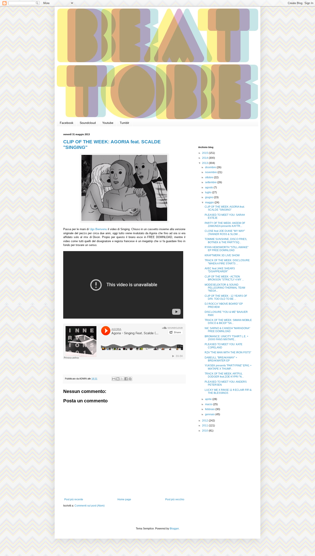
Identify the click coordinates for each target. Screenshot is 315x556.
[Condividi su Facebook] (126, 379)
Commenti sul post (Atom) (90, 505)
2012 (205, 420)
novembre (211, 172)
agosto (209, 187)
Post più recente (73, 499)
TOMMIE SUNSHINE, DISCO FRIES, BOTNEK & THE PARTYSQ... (226, 241)
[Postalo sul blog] (118, 379)
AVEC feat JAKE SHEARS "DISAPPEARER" (220, 270)
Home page (124, 499)
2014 (205, 157)
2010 (205, 430)
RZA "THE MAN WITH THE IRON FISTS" (228, 352)
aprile (208, 399)
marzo (209, 404)
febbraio (210, 409)
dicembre (211, 167)
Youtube (107, 122)
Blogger (174, 528)
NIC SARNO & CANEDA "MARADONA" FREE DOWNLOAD (227, 330)
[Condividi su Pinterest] (130, 379)
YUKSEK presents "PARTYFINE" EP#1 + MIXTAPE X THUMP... (228, 367)
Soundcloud (88, 122)
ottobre (209, 177)
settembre (211, 182)
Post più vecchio (174, 499)
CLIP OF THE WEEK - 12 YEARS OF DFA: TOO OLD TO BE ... (226, 297)
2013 (205, 163)
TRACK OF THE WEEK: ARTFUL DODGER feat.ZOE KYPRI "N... (224, 375)
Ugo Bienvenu (98, 229)
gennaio (210, 414)
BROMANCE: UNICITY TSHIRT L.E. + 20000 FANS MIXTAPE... (226, 338)
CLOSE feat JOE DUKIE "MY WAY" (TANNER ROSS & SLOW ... (225, 232)
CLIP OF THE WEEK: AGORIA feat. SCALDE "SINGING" (225, 208)
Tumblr (124, 122)
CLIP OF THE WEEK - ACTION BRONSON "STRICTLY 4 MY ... (224, 278)
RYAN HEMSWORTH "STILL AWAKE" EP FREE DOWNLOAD (226, 249)
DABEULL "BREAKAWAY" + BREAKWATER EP (221, 359)
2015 (205, 152)
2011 (205, 425)
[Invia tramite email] (114, 379)
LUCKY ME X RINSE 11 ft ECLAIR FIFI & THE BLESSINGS (228, 391)
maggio (209, 202)
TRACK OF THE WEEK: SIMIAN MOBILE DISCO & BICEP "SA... (228, 322)
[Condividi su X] (122, 379)
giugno (209, 197)
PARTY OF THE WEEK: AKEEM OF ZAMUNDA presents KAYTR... (225, 225)
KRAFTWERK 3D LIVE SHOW (222, 255)
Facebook (66, 122)
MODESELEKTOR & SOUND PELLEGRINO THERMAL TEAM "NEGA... (225, 287)
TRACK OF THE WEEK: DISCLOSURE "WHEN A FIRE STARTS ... (227, 262)
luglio (208, 192)
